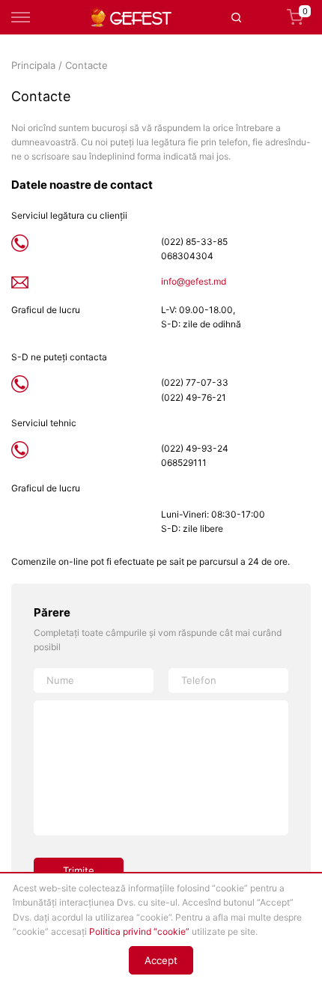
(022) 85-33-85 (194, 241)
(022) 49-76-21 (193, 397)
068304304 (187, 255)
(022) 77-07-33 (194, 382)
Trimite (78, 870)
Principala (33, 65)
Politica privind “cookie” (139, 931)
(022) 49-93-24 (194, 448)
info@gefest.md (193, 281)
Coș (305, 12)
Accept (161, 960)
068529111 (184, 462)
